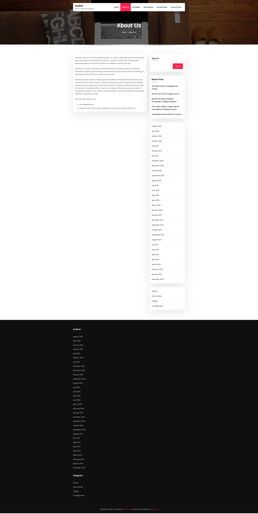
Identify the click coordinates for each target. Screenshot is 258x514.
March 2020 (156, 205)
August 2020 (156, 180)
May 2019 (155, 254)
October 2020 (157, 170)
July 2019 (155, 245)
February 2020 (157, 210)
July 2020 (155, 185)
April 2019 (155, 259)
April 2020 (155, 200)
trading (154, 301)
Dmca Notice (148, 7)
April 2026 (155, 131)
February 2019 (157, 269)
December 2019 (157, 220)
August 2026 (156, 126)
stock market (157, 296)
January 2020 (157, 215)
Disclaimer (136, 7)
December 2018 (157, 279)
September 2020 (158, 175)
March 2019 (156, 264)
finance (154, 291)
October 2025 (157, 141)
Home (116, 7)
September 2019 (158, 235)
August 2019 (156, 240)
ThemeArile (154, 509)
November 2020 (158, 166)
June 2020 (155, 190)
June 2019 (155, 249)
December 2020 (157, 161)
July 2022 (155, 156)
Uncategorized (157, 306)
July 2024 (155, 146)
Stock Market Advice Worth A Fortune (167, 114)
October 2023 (157, 151)
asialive (79, 5)
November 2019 (158, 225)
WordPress (127, 509)
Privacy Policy (162, 7)
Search (155, 58)
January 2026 (157, 136)
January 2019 (157, 274)
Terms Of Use (176, 7)
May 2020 (155, 195)
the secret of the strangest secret (165, 94)
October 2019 (157, 230)
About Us (125, 7)
